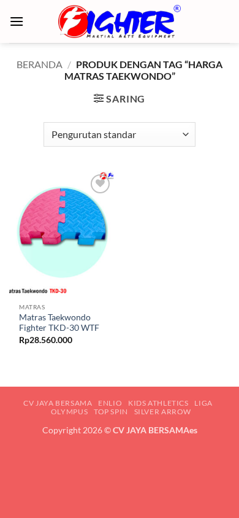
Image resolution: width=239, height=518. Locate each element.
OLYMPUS (69, 411)
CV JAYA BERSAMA (57, 403)
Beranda (40, 64)
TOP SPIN (111, 411)
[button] (16, 21)
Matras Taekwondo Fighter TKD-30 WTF (59, 322)
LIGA (203, 403)
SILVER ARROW (162, 411)
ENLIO (110, 403)
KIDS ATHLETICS (158, 403)
